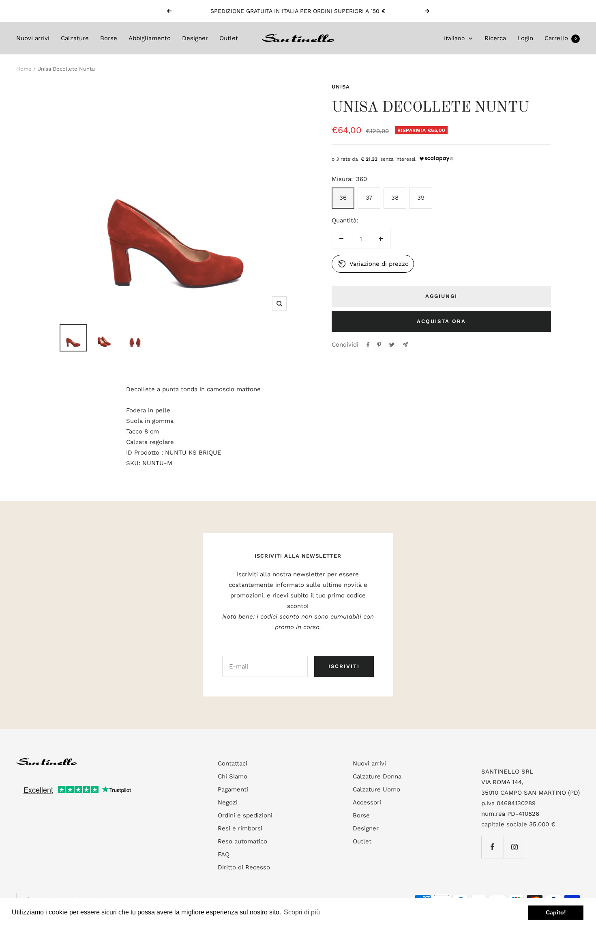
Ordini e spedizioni (245, 815)
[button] (373, 264)
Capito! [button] (556, 912)
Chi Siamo (232, 776)
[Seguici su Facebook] (492, 847)
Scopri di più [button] (302, 912)
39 (420, 197)
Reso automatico (242, 841)
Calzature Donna (377, 776)
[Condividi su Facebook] (368, 344)
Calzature (75, 38)
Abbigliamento (150, 38)
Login (525, 38)
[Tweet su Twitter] (391, 344)
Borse (108, 38)
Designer (195, 38)
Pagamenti (233, 789)
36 (343, 197)
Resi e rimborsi (240, 828)
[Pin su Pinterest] (379, 344)
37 (369, 197)
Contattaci (232, 763)
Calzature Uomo (376, 789)
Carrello (561, 38)
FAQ (223, 854)
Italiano (454, 38)
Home (24, 69)
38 (395, 197)
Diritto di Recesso (244, 867)
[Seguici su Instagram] (515, 847)
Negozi (228, 802)
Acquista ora (441, 321)
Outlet (228, 38)
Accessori (367, 802)
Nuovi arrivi (32, 38)
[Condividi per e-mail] (405, 344)
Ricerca (495, 38)
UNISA (341, 87)
